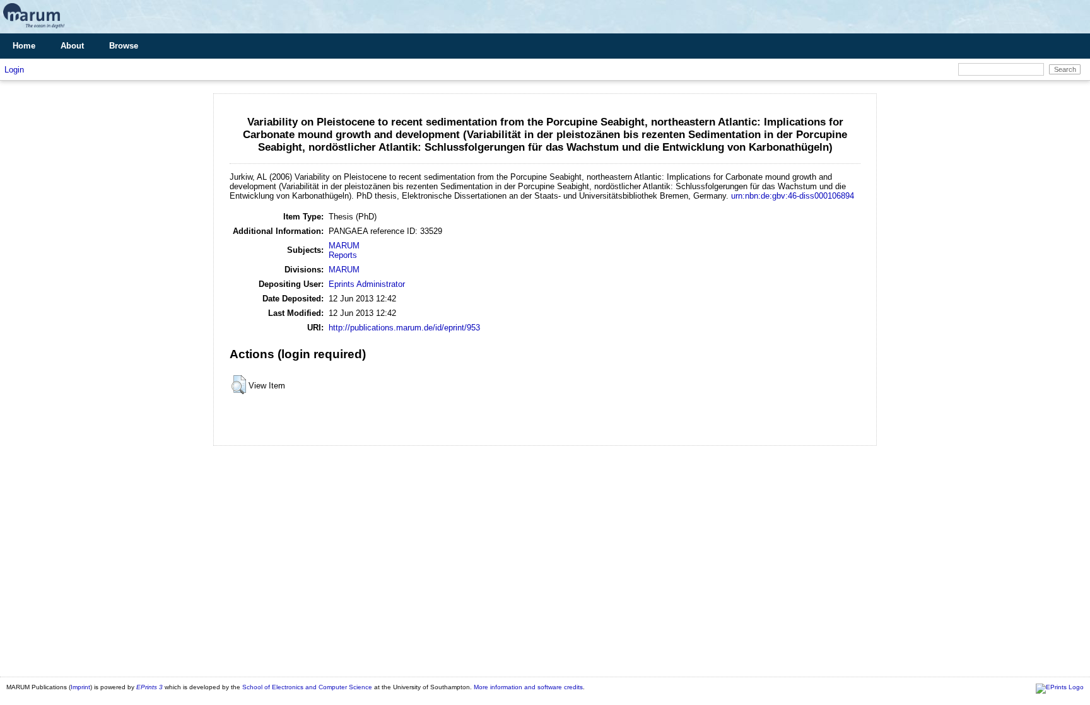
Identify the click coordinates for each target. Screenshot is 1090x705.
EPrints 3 (149, 687)
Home (24, 45)
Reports (343, 255)
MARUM (344, 245)
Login (14, 69)
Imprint (80, 687)
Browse (123, 45)
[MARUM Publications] (33, 28)
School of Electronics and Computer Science (307, 687)
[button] (238, 384)
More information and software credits (528, 687)
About (72, 45)
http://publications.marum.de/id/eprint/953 (404, 327)
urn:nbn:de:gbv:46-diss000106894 (792, 196)
